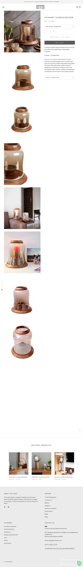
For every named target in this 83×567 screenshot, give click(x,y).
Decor (6, 540)
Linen (5, 537)
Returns (47, 503)
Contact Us (48, 500)
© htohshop (8, 561)
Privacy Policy (49, 511)
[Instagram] (8, 507)
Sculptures (7, 532)
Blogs (46, 514)
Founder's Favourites (10, 526)
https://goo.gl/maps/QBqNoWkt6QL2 (63, 548)
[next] (78, 464)
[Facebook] (4, 507)
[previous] (5, 464)
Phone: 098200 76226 (51, 544)
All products (7, 543)
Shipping (47, 506)
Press (46, 517)
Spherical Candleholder (18, 477)
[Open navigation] (3, 7)
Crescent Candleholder (40, 477)
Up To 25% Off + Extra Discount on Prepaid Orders (41, 1)
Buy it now (60, 42)
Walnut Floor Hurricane (64, 477)
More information (52, 77)
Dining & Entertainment (11, 535)
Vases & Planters (9, 529)
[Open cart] (80, 7)
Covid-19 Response (50, 497)
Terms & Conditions (50, 508)
